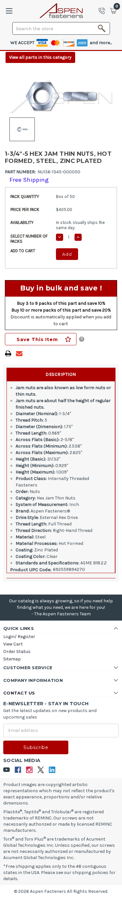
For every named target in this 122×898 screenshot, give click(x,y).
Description (61, 374)
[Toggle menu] (9, 11)
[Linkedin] (52, 770)
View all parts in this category (40, 57)
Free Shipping (29, 179)
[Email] (19, 353)
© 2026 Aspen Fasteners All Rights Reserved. (61, 891)
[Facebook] (18, 770)
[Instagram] (29, 770)
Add (67, 254)
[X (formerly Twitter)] (40, 770)
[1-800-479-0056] (104, 11)
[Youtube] (6, 770)
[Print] (8, 353)
